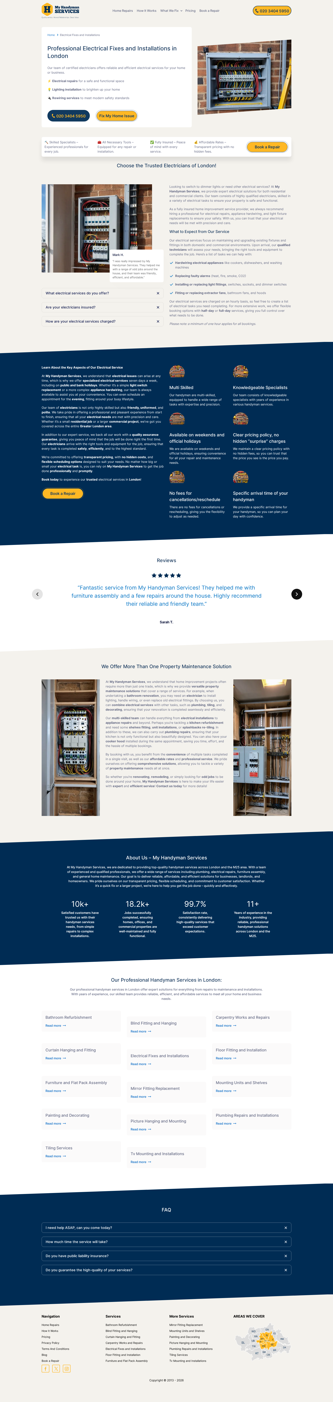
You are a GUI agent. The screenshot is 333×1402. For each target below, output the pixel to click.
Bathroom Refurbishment (121, 1324)
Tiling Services (178, 1354)
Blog (44, 1354)
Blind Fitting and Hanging (121, 1330)
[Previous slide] (37, 594)
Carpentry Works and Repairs (124, 1342)
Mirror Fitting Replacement (186, 1324)
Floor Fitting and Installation (123, 1354)
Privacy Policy (50, 1342)
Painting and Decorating (184, 1336)
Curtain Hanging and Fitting (123, 1336)
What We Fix (169, 11)
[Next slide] (296, 594)
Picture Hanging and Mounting (188, 1342)
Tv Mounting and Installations (187, 1360)
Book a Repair (209, 11)
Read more (53, 1025)
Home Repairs (123, 11)
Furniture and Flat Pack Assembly (127, 1360)
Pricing (190, 11)
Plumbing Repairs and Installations (191, 1348)
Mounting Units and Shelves (186, 1330)
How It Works (146, 11)
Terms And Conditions (55, 1348)
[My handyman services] (60, 10)
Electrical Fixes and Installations (125, 1348)
